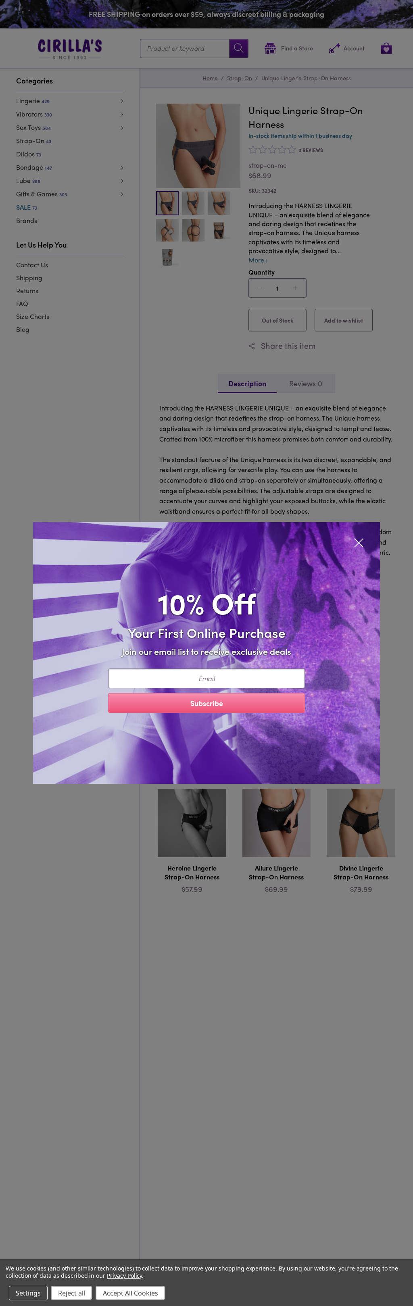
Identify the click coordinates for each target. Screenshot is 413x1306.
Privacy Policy (124, 1275)
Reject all (71, 1293)
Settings (28, 1293)
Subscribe (206, 703)
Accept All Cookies (130, 1293)
